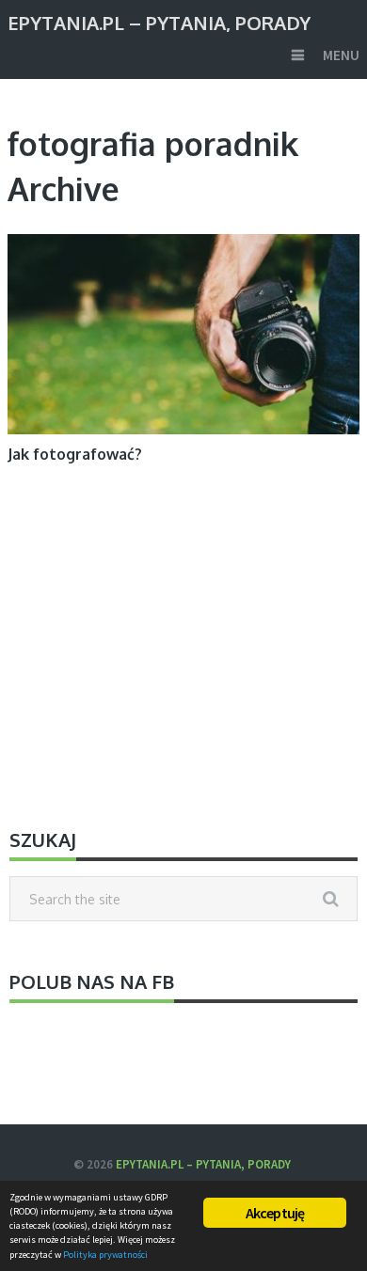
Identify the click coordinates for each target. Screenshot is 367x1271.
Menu (341, 55)
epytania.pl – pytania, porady (159, 21)
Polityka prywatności (105, 1254)
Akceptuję (275, 1212)
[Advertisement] (183, 647)
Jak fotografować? (75, 454)
